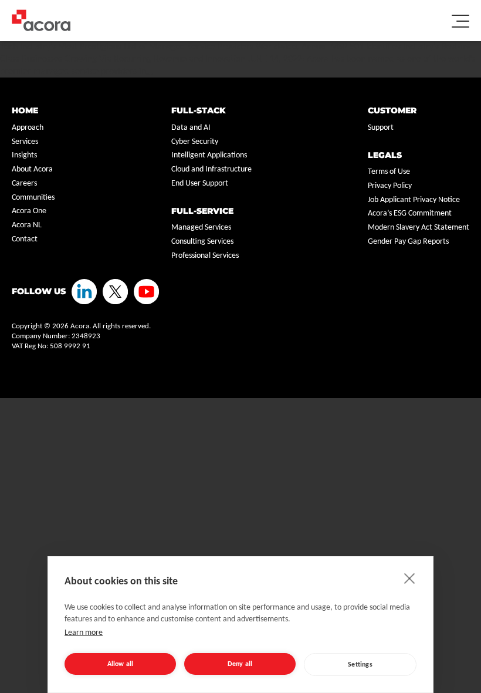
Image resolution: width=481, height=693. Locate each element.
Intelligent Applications (209, 155)
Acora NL (27, 225)
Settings (360, 664)
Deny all (240, 664)
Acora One (29, 211)
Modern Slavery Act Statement (418, 227)
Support (381, 127)
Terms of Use (389, 171)
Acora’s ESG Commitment (410, 213)
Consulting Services (202, 241)
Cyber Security (194, 141)
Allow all (120, 664)
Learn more (84, 632)
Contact (25, 239)
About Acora (32, 169)
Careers (24, 183)
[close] (410, 577)
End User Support (199, 183)
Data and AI (191, 127)
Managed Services (201, 227)
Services (25, 141)
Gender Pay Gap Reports (408, 241)
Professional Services (205, 255)
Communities (33, 197)
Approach (27, 127)
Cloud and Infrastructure (211, 169)
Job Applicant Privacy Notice (414, 200)
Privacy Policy (390, 185)
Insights (24, 155)
